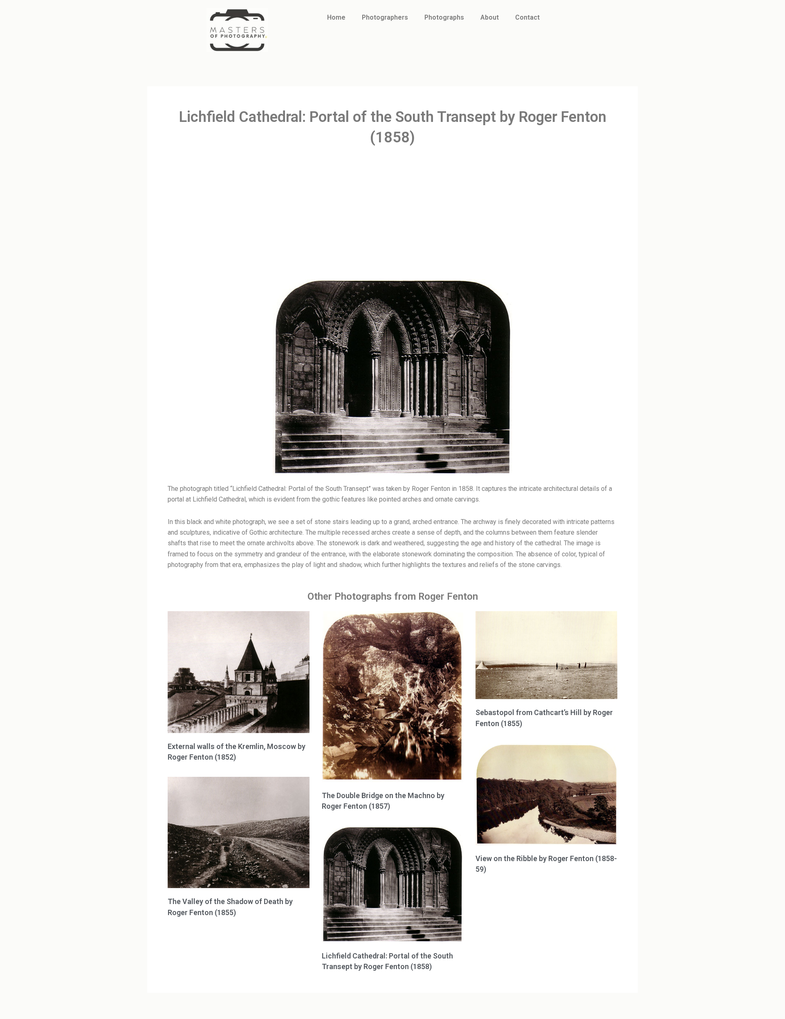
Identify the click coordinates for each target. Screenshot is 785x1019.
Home (336, 17)
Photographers (385, 17)
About (489, 17)
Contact (527, 17)
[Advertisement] (392, 213)
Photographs (444, 17)
